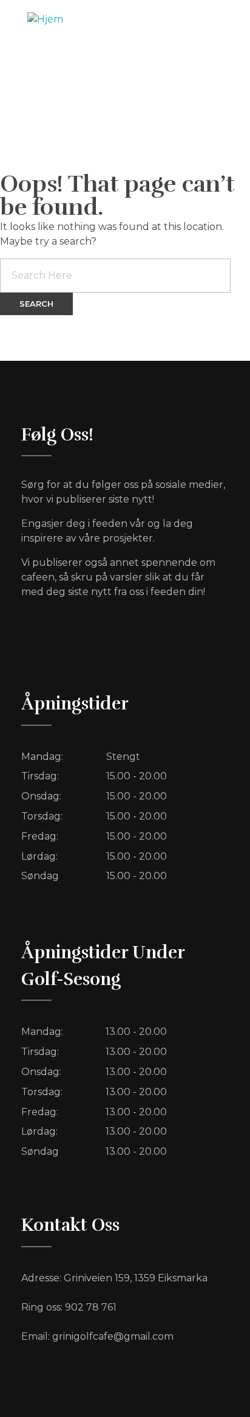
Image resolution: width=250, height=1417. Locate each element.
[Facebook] (158, 109)
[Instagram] (207, 109)
